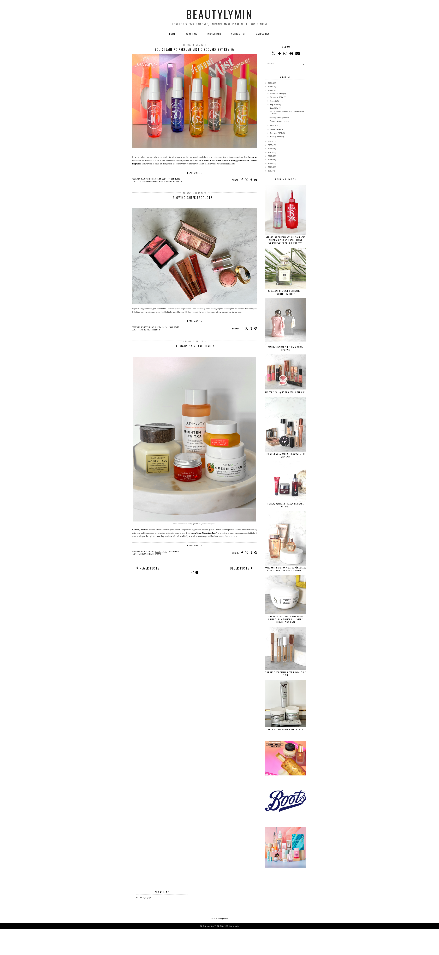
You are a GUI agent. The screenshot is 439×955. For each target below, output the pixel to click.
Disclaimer (214, 33)
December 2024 (276, 94)
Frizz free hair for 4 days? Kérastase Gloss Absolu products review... (285, 569)
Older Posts (240, 568)
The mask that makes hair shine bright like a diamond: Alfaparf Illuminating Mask (285, 619)
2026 (270, 83)
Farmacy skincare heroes (195, 346)
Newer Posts (149, 568)
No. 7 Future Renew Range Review (285, 729)
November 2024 (276, 97)
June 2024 (274, 108)
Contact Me (238, 33)
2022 (270, 145)
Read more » (194, 172)
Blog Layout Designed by (219, 926)
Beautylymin (219, 14)
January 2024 (275, 137)
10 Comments (174, 178)
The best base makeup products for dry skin (285, 455)
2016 (270, 167)
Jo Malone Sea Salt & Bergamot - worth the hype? (285, 292)
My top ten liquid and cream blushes (285, 392)
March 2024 (275, 129)
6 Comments (174, 551)
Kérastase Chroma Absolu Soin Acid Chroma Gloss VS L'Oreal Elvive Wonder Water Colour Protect (285, 240)
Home (172, 33)
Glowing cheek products (149, 329)
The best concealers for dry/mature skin (285, 674)
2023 (270, 141)
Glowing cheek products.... (195, 197)
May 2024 (274, 126)
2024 (270, 90)
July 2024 (274, 105)
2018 (270, 160)
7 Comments (174, 327)
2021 (270, 149)
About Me (191, 33)
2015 (270, 171)
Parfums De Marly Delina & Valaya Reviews (286, 349)
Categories (263, 33)
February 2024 (276, 133)
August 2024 (275, 101)
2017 (270, 163)
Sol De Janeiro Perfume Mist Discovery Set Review (195, 49)
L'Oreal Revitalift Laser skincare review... (286, 505)
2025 (270, 87)
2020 (270, 152)
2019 (270, 156)
